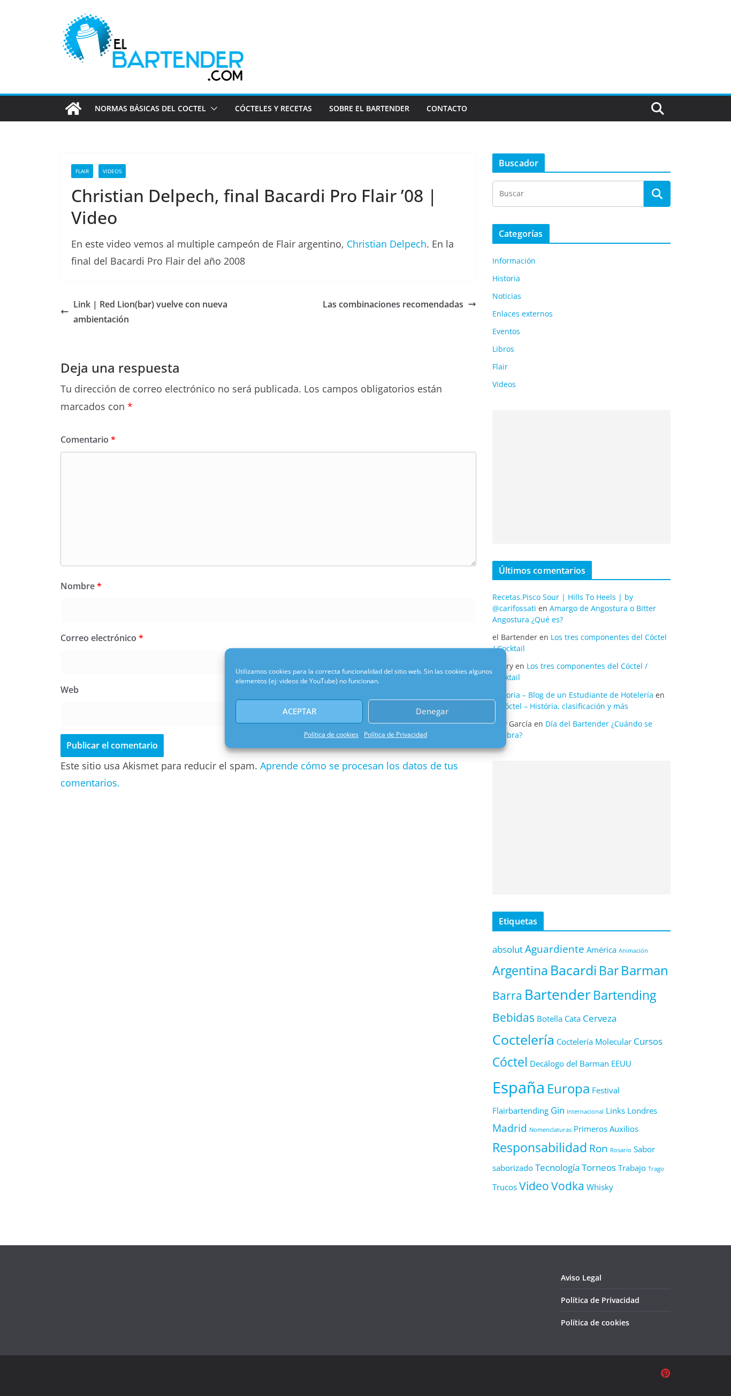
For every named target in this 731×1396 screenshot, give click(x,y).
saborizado (512, 1167)
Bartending (624, 995)
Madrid (509, 1128)
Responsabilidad (539, 1147)
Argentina (520, 970)
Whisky (600, 1187)
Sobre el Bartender (369, 108)
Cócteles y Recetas (273, 108)
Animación (633, 950)
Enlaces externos (522, 313)
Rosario (620, 1150)
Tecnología (557, 1167)
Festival (606, 1090)
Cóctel (510, 1062)
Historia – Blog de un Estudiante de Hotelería (572, 695)
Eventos (506, 331)
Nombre (81, 586)
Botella (549, 1018)
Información (514, 261)
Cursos (648, 1041)
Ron (598, 1148)
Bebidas (513, 1017)
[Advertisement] (581, 477)
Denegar (432, 711)
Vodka (567, 1185)
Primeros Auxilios (606, 1128)
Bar (609, 970)
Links (615, 1110)
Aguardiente (554, 949)
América (601, 949)
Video (534, 1185)
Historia (506, 278)
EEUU (621, 1063)
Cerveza (599, 1018)
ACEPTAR (299, 711)
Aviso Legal (581, 1277)
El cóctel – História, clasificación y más (560, 706)
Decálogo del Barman (569, 1063)
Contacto (447, 108)
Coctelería (523, 1039)
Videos (112, 171)
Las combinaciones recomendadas (393, 304)
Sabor (644, 1149)
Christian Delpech (387, 243)
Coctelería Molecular (594, 1041)
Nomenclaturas (550, 1129)
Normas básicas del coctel (150, 108)
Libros (503, 349)
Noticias (506, 296)
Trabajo (632, 1167)
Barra (507, 995)
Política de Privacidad (395, 734)
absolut (507, 949)
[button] (212, 108)
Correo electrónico (101, 638)
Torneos (599, 1167)
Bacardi (573, 970)
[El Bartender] (73, 108)
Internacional (585, 1111)
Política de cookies (331, 734)
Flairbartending (520, 1110)
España (518, 1087)
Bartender (557, 994)
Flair (82, 171)
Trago (656, 1169)
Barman (644, 970)
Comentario (88, 439)
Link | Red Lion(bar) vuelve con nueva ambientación (150, 312)
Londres (642, 1110)
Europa (568, 1088)
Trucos (504, 1187)
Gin (558, 1110)
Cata (573, 1018)
